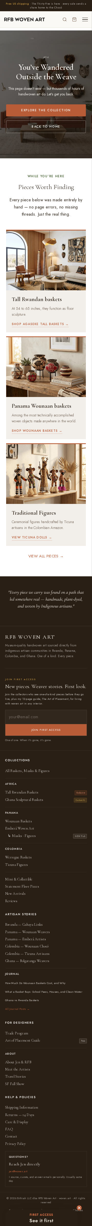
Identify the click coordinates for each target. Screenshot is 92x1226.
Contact (11, 1136)
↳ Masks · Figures (22, 836)
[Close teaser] (79, 1207)
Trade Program (16, 1033)
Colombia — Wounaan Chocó (27, 946)
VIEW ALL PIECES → (46, 556)
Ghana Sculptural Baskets (24, 800)
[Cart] (74, 19)
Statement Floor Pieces (22, 886)
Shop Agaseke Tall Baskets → (40, 324)
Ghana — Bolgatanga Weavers (27, 961)
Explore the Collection (46, 110)
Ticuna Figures (16, 865)
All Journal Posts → (17, 1009)
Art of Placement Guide (22, 1040)
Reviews (11, 901)
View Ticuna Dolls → (32, 537)
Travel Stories (15, 1076)
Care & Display (16, 1122)
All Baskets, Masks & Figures (27, 771)
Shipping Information (21, 1107)
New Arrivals (15, 893)
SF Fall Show (14, 1084)
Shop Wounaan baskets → (37, 430)
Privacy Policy (15, 1144)
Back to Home (46, 126)
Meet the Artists (17, 1069)
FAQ (9, 1129)
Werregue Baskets (18, 857)
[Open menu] (85, 19)
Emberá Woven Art (19, 828)
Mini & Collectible (18, 879)
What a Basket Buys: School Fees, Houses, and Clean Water (43, 992)
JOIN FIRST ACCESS (46, 730)
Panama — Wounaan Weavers (27, 932)
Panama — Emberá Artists (25, 939)
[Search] (64, 19)
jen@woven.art (18, 1171)
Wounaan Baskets (18, 821)
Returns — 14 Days (19, 1115)
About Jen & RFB (18, 1062)
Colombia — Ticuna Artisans (27, 954)
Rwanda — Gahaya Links (24, 924)
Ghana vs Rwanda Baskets (22, 1000)
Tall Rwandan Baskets (21, 792)
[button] (41, 1217)
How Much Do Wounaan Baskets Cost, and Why (35, 983)
